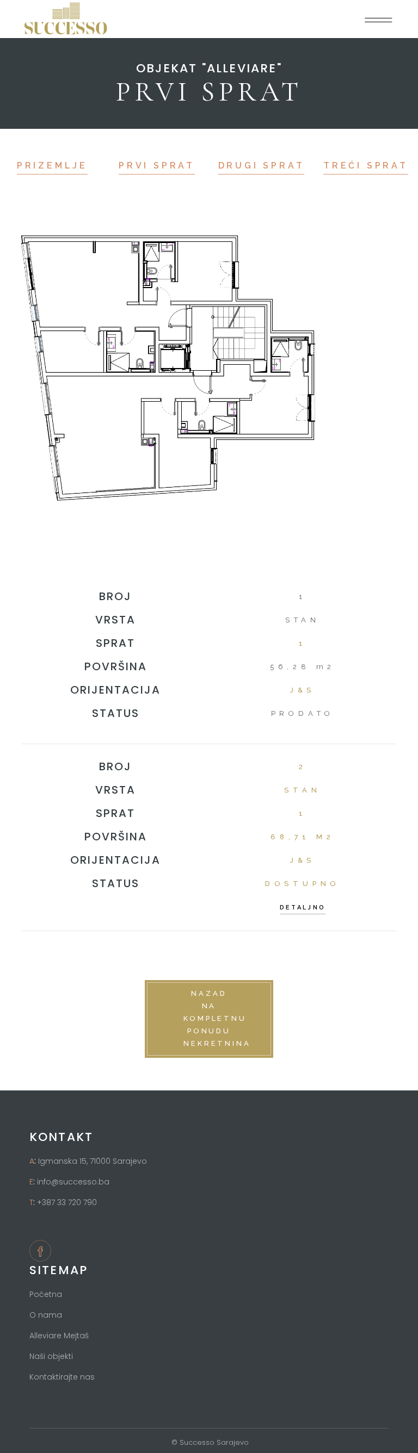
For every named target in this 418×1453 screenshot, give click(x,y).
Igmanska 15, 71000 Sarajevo (92, 1161)
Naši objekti (51, 1356)
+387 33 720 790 (67, 1202)
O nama (45, 1314)
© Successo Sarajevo (209, 1442)
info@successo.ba (73, 1181)
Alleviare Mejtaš (59, 1335)
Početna (45, 1294)
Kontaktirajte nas (62, 1376)
